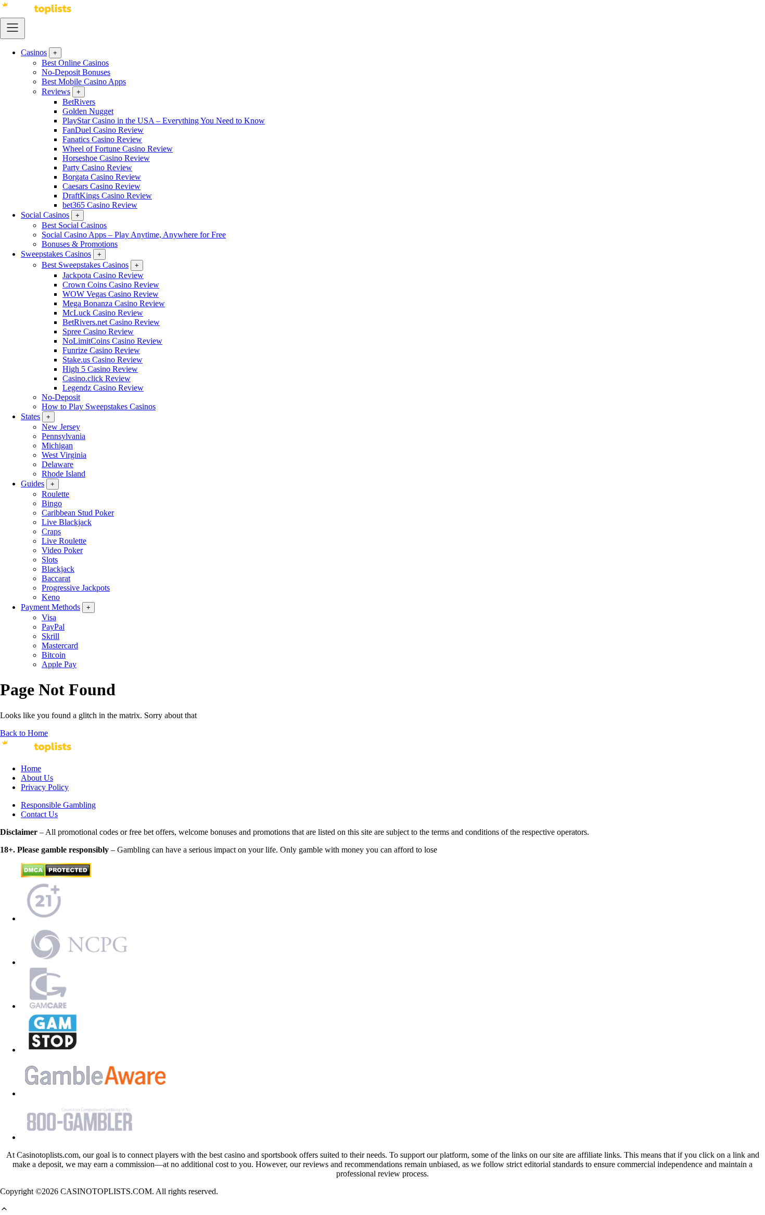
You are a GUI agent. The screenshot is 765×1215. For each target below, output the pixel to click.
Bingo (52, 503)
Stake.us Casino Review (102, 359)
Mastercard (60, 645)
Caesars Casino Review (101, 186)
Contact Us (39, 814)
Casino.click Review (96, 378)
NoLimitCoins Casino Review (112, 340)
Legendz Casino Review (103, 387)
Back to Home (24, 733)
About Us (37, 777)
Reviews (56, 91)
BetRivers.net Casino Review (111, 322)
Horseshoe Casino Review (106, 158)
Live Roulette (64, 540)
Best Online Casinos (75, 62)
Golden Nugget (87, 111)
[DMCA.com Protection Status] (56, 874)
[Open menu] (12, 28)
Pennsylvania (63, 436)
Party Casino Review (97, 167)
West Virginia (64, 454)
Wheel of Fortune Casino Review (117, 148)
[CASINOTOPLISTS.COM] (36, 750)
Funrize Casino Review (101, 350)
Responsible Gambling (58, 804)
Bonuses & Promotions (80, 244)
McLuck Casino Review (102, 312)
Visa (49, 617)
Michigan (57, 445)
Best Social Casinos (74, 225)
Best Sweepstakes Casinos (85, 264)
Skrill (50, 636)
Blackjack (58, 569)
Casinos (34, 52)
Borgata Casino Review (101, 176)
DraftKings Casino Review (107, 195)
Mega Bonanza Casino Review (113, 303)
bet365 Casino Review (99, 205)
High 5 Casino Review (100, 369)
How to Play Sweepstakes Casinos (99, 406)
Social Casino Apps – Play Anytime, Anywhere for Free (134, 234)
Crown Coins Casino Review (110, 284)
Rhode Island (63, 473)
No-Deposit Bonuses (76, 72)
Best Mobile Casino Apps (84, 81)
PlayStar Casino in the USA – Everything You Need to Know (163, 120)
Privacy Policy (45, 787)
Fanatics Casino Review (102, 139)
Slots (50, 559)
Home (31, 768)
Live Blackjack (67, 522)
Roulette (55, 494)
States (30, 416)
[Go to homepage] (36, 12)
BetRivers (78, 101)
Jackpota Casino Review (103, 275)
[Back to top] (4, 1210)
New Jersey (61, 426)
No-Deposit (61, 397)
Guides (32, 483)
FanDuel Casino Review (103, 130)
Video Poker (62, 550)
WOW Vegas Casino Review (110, 294)
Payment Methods (50, 607)
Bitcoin (54, 654)
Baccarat (56, 578)
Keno (51, 597)
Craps (51, 531)
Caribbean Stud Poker (78, 512)
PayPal (53, 626)
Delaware (57, 464)
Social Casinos (45, 214)
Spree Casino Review (98, 331)
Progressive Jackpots (76, 587)
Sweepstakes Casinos (56, 253)
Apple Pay (59, 664)
